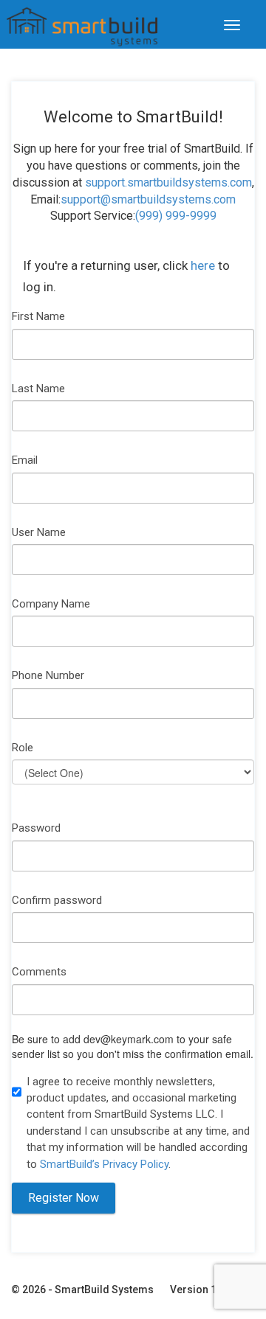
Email (25, 460)
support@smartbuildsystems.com (148, 199)
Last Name (38, 388)
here (203, 265)
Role (22, 747)
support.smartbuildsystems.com (168, 182)
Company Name (51, 603)
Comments (39, 971)
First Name (38, 316)
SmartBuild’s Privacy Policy (104, 1164)
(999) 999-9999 (175, 216)
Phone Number (48, 675)
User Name (39, 532)
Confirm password (57, 900)
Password (36, 828)
